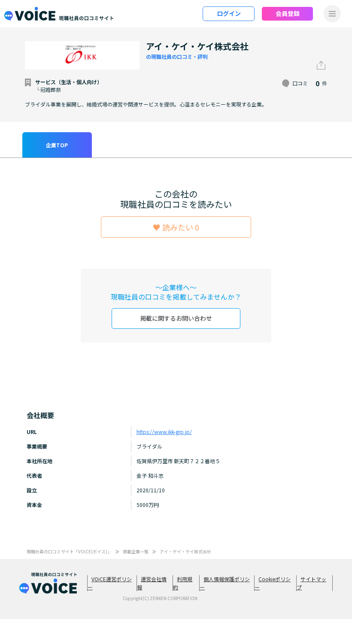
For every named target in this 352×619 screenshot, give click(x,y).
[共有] (321, 65)
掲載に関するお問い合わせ (176, 318)
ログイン (229, 13)
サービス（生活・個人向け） (68, 81)
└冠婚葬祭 (48, 89)
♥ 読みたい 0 (176, 227)
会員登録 (288, 13)
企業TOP (57, 145)
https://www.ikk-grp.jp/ (164, 431)
